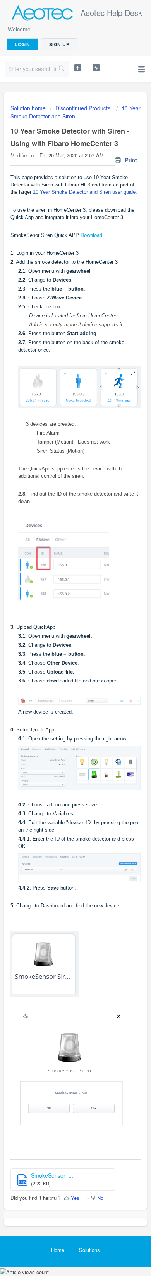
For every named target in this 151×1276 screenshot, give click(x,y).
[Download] (61, 650)
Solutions (89, 1249)
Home (57, 1249)
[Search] (62, 69)
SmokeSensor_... (52, 1175)
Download (91, 235)
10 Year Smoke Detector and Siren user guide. (85, 192)
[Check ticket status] (96, 68)
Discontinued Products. (83, 108)
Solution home (28, 108)
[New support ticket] (77, 68)
